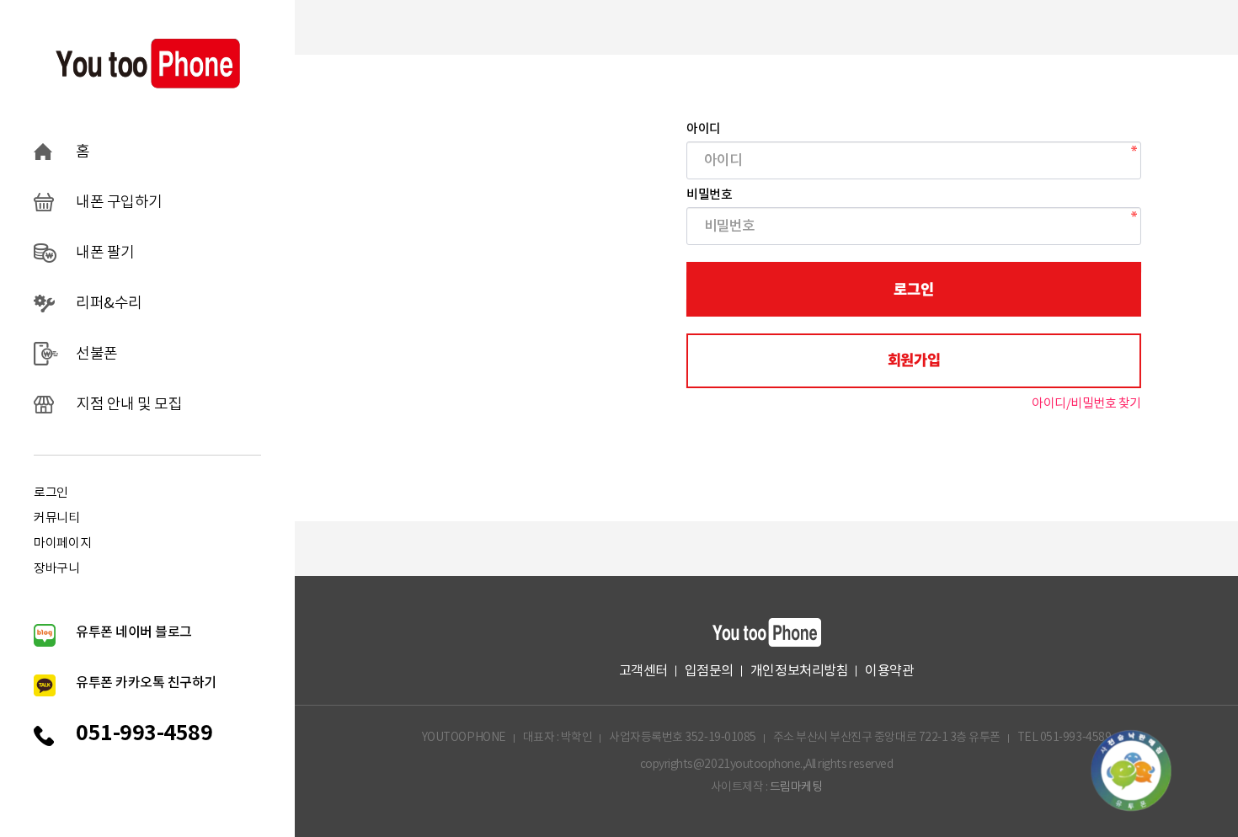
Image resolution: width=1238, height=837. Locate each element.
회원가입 (914, 360)
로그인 (51, 493)
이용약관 (889, 671)
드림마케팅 (796, 787)
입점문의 (709, 671)
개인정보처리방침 (799, 671)
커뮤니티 (57, 518)
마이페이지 (63, 543)
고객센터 (643, 671)
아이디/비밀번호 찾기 (1086, 404)
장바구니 (57, 569)
